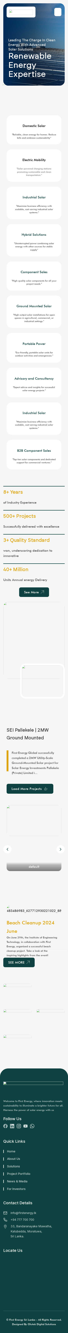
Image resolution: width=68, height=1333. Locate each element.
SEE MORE (16, 962)
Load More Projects (27, 789)
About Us (13, 1158)
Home (11, 1151)
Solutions (13, 1166)
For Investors (16, 1189)
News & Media (17, 1181)
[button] (60, 849)
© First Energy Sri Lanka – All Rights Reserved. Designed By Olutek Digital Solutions (34, 1322)
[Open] (57, 12)
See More (31, 592)
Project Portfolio (18, 1173)
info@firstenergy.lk (23, 1213)
